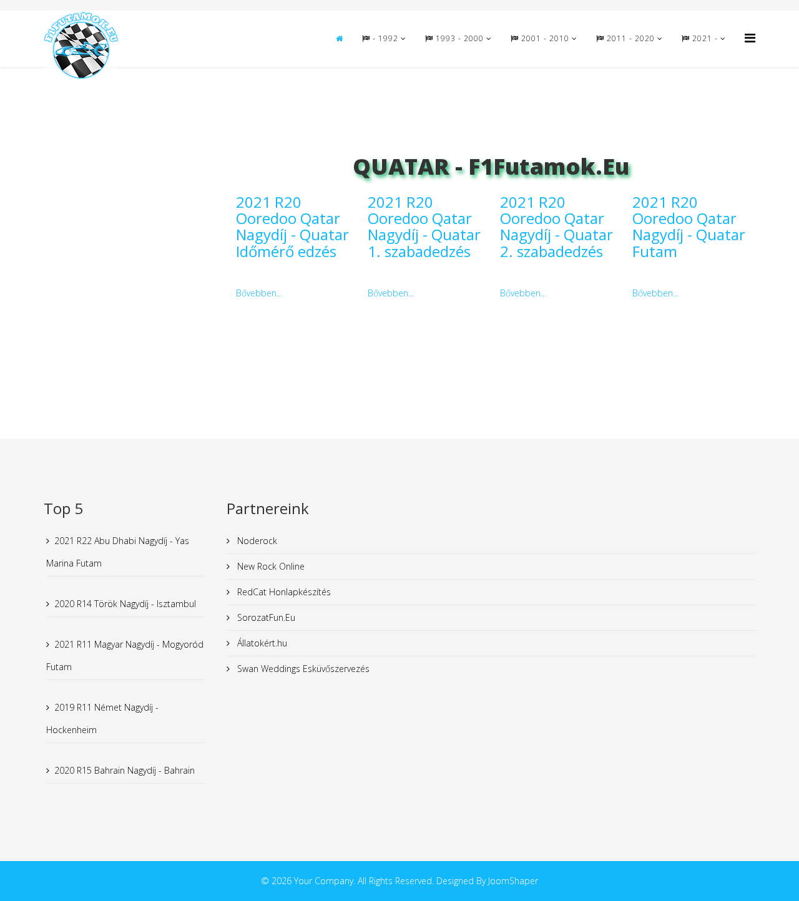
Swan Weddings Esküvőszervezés (302, 669)
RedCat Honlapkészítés (283, 592)
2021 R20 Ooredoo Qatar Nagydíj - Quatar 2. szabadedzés (556, 226)
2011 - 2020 (629, 38)
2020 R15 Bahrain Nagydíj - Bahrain (124, 770)
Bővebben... (259, 293)
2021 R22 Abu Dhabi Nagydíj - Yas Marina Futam (117, 552)
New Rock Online (270, 566)
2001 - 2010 (544, 38)
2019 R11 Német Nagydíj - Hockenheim (102, 718)
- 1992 (384, 38)
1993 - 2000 (458, 38)
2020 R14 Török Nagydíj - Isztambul (125, 604)
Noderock (256, 541)
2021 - (705, 38)
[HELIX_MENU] (750, 38)
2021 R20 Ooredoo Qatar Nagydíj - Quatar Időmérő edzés (292, 226)
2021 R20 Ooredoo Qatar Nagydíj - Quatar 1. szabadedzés (424, 226)
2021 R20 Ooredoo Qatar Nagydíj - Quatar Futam (688, 226)
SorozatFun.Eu (265, 617)
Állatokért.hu (261, 643)
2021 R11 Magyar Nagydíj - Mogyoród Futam (124, 655)
